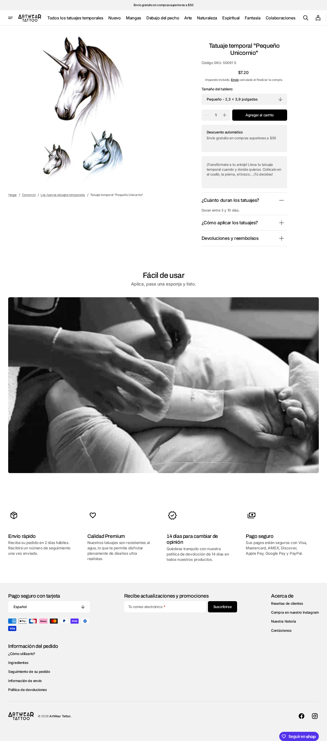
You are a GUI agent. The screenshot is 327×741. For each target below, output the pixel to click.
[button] (305, 17)
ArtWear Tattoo (60, 716)
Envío (235, 80)
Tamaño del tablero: (217, 89)
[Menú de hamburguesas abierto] (10, 17)
